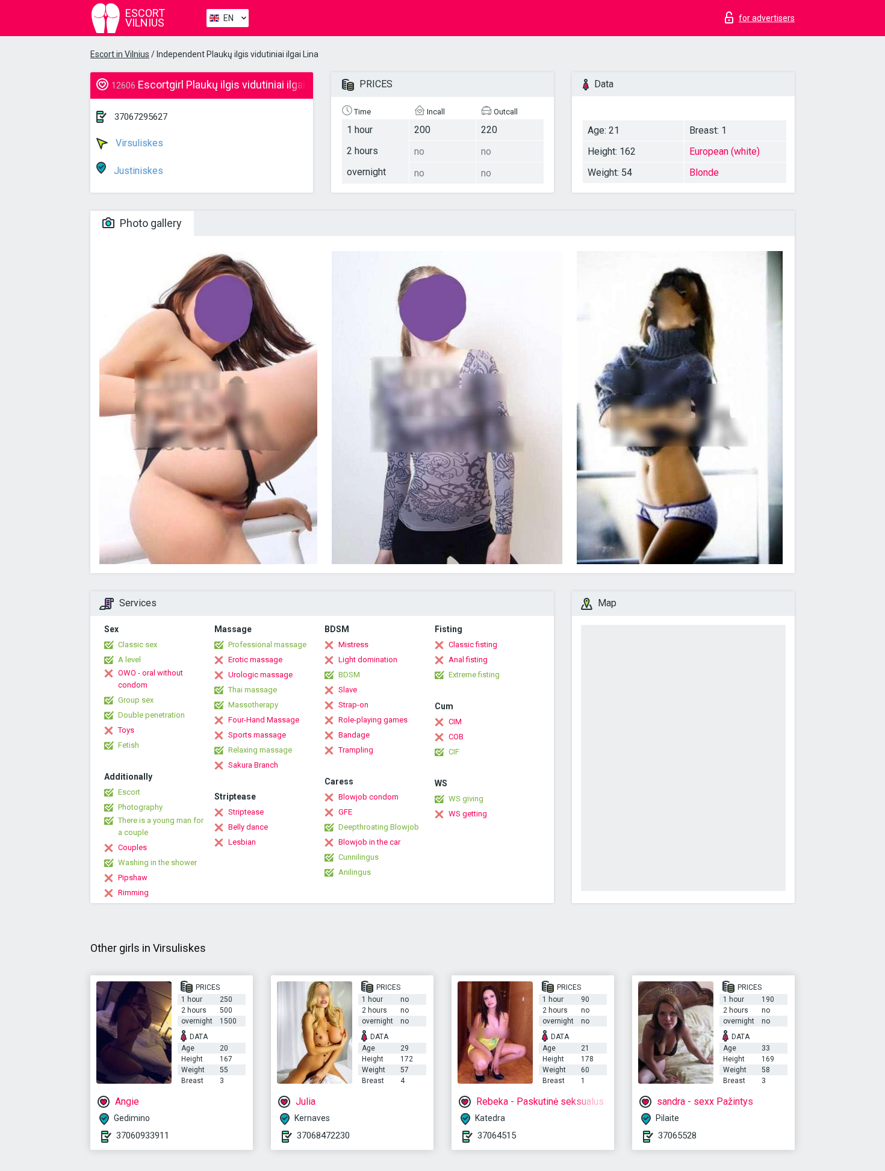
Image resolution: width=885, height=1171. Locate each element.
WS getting (468, 813)
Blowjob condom (368, 796)
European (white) (724, 151)
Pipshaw (133, 877)
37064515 (496, 1135)
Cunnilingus (358, 857)
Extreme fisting (474, 674)
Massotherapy (253, 704)
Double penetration (151, 714)
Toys (126, 730)
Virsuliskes (138, 143)
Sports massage (257, 734)
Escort (129, 792)
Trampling (355, 749)
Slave (347, 689)
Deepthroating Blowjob (378, 826)
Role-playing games (373, 719)
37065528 (677, 1135)
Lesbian (242, 841)
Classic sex (137, 644)
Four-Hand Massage (263, 719)
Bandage (354, 734)
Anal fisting (468, 659)
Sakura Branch (253, 764)
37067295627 (140, 116)
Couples (132, 847)
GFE (345, 811)
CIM (455, 721)
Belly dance (248, 826)
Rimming (133, 892)
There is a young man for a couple (160, 826)
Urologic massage (260, 674)
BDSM (349, 674)
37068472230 (323, 1135)
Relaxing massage (260, 749)
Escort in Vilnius (119, 54)
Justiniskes (137, 170)
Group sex (136, 699)
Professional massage (267, 644)
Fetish (128, 745)
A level (129, 659)
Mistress (353, 644)
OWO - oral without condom (150, 678)
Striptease (246, 811)
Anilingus (354, 872)
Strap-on (353, 704)
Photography (140, 807)
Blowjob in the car (369, 841)
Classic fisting (473, 644)
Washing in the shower (157, 862)
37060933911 (142, 1135)
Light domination (367, 659)
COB (456, 736)
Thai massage (252, 689)
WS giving (466, 798)
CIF (454, 751)
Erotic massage (255, 659)
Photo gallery (149, 223)
